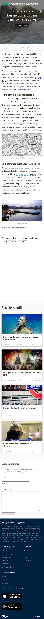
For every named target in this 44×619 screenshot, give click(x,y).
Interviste (5, 564)
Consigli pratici (6, 557)
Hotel (25, 554)
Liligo (6, 415)
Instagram (5, 583)
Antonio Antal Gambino (11, 344)
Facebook (5, 576)
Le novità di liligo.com (9, 567)
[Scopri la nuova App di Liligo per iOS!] (12, 596)
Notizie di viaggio (22, 25)
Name (4, 477)
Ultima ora (5, 551)
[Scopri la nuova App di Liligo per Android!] (12, 607)
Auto (25, 557)
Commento (6, 490)
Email (4, 483)
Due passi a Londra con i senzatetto (19, 408)
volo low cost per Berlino (26, 174)
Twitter (4, 580)
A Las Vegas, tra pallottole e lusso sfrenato (19, 444)
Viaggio (26, 551)
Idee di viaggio (6, 560)
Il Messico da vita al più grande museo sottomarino (20, 338)
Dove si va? (27, 560)
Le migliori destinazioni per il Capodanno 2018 (22, 373)
